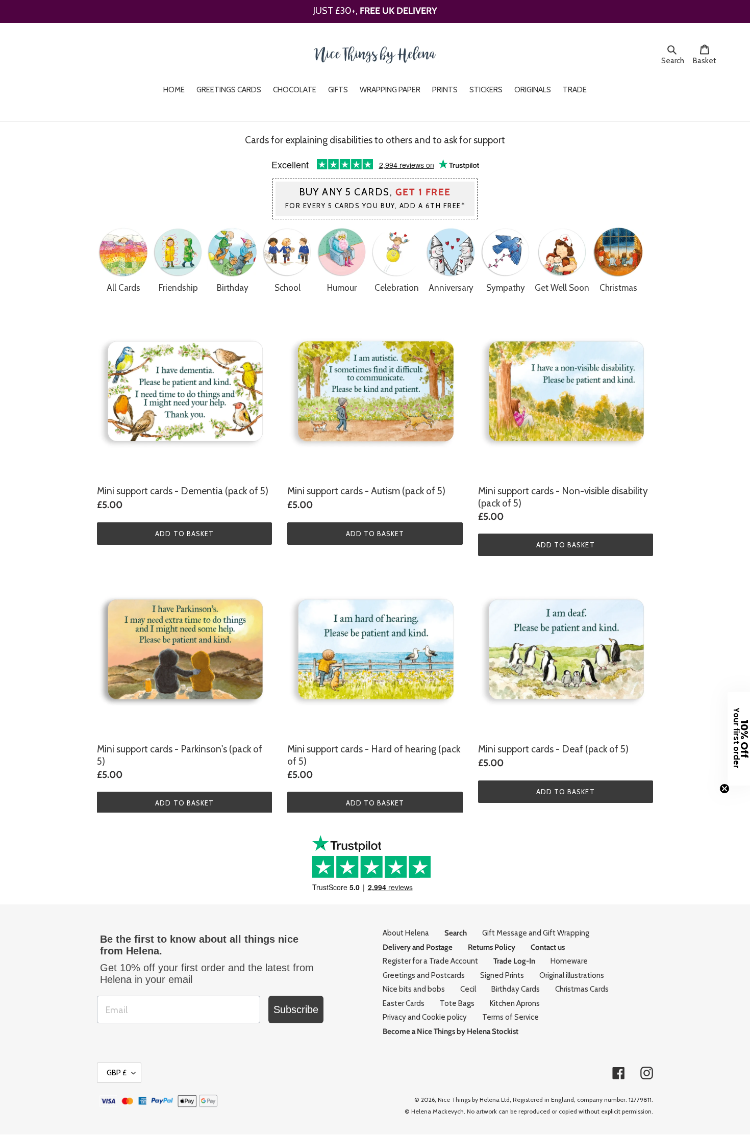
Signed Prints (502, 975)
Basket (707, 60)
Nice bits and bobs (414, 989)
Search (674, 60)
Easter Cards (403, 1003)
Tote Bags (457, 1003)
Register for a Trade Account (430, 961)
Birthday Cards (515, 989)
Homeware (569, 961)
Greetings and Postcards (424, 975)
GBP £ (117, 1072)
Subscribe (295, 1009)
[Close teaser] (724, 789)
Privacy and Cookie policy (425, 1017)
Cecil (468, 989)
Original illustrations (571, 975)
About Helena (406, 933)
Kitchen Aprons (515, 1003)
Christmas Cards (582, 989)
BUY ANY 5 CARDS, (375, 198)
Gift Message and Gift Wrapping (535, 933)
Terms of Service (510, 1017)
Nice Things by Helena (468, 1099)
